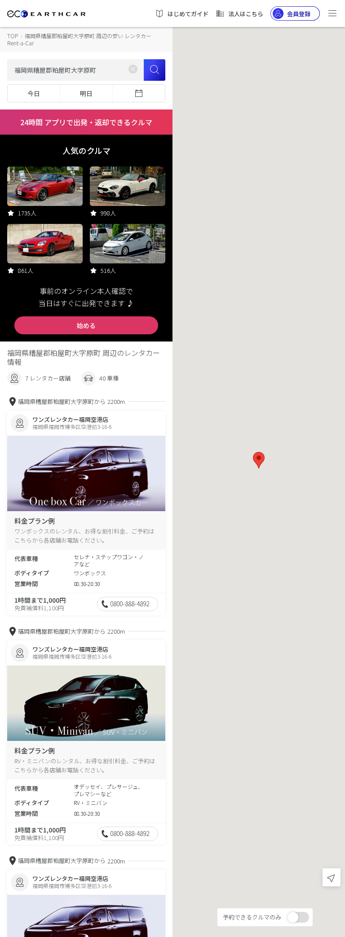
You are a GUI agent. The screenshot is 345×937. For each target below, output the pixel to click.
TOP (12, 35)
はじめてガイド (188, 13)
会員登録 (298, 13)
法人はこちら (245, 13)
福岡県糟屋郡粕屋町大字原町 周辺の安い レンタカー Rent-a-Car (79, 39)
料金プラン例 (34, 520)
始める (86, 325)
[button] (258, 460)
